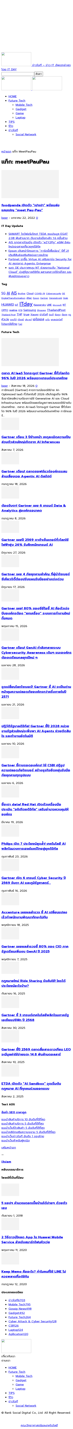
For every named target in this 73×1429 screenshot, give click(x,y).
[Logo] (16, 89)
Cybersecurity (53, 293)
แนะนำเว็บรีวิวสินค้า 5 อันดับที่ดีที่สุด (23, 1128)
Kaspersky (40, 305)
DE (63, 293)
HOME (13, 96)
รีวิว (11, 126)
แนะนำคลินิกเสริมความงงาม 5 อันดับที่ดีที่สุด (28, 1132)
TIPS (12, 122)
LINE (49, 305)
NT (64, 305)
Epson (36, 298)
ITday (26, 304)
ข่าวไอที (13, 130)
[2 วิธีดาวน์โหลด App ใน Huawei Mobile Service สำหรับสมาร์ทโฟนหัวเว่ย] (10, 1229)
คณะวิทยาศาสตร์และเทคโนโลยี (39, 1425)
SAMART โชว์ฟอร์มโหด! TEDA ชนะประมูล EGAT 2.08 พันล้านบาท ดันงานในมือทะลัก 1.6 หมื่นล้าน (38, 236)
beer (4, 218)
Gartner (44, 298)
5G (3, 293)
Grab (65, 298)
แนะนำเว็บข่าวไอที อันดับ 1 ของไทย (22, 1136)
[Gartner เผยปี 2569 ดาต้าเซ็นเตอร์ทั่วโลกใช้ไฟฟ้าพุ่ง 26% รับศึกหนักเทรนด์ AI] (10, 532)
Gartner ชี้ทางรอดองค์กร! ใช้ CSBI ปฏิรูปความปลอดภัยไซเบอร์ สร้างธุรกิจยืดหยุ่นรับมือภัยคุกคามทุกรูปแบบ (35, 770)
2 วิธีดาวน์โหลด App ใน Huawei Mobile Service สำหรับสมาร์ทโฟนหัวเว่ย (32, 1240)
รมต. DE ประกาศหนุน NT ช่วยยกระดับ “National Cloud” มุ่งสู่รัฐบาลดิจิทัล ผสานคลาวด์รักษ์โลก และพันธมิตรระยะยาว (40, 272)
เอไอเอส (38, 319)
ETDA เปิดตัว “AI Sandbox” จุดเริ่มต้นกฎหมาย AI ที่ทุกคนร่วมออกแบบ (31, 1086)
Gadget (21, 109)
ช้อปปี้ (51, 314)
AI (8, 293)
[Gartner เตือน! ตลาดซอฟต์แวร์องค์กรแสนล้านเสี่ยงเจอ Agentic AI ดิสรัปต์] (10, 463)
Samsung (29, 310)
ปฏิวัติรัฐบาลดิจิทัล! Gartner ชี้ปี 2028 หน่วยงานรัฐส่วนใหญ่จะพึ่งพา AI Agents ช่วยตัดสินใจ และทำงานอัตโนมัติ (36, 731)
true (26, 314)
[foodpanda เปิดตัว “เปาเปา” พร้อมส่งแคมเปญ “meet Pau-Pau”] (30, 197)
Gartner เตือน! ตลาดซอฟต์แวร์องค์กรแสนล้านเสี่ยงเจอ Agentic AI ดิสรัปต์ (34, 474)
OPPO (4, 310)
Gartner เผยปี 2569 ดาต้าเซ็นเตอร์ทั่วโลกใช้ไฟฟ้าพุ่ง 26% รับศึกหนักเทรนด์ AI (35, 542)
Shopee (41, 310)
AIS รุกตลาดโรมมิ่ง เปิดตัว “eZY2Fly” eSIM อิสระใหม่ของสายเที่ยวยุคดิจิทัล (39, 244)
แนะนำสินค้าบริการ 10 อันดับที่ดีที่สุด (23, 1119)
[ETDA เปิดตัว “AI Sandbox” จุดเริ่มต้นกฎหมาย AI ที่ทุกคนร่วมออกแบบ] (10, 1076)
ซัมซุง (58, 314)
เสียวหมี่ (28, 319)
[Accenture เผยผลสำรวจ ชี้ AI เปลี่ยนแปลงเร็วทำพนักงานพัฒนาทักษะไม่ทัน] (10, 904)
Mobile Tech (24, 105)
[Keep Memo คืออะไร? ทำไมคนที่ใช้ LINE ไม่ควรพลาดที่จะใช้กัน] (10, 1264)
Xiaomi (34, 314)
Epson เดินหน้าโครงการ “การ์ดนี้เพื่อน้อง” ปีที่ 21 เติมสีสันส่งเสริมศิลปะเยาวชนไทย (39, 253)
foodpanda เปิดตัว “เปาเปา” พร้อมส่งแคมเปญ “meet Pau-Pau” (30, 208)
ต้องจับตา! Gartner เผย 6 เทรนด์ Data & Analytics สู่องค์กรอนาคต (33, 508)
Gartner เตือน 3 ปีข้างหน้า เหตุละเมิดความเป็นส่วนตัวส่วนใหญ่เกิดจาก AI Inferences (36, 439)
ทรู (69, 314)
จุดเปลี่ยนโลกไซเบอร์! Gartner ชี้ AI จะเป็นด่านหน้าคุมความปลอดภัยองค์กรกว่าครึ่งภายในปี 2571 (36, 691)
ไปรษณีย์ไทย (9, 324)
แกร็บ (47, 319)
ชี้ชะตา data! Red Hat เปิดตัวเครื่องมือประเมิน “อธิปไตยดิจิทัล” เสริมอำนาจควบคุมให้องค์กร (35, 809)
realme (13, 310)
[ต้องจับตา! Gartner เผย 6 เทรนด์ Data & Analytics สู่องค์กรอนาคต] (10, 498)
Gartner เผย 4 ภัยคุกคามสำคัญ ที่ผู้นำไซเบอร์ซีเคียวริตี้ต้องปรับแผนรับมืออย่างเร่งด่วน (35, 577)
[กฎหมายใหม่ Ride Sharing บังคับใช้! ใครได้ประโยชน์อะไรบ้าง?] (10, 973)
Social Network (26, 134)
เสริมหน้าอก (8, 1148)
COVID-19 (40, 293)
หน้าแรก (6, 151)
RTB (20, 310)
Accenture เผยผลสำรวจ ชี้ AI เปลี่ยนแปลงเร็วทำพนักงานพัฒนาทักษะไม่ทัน (34, 915)
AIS (14, 293)
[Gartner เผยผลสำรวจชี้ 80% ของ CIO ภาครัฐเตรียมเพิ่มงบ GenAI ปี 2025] (10, 938)
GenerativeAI (55, 298)
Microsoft (57, 305)
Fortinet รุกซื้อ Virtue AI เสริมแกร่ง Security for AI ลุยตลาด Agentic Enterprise (40, 261)
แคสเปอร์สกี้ (57, 319)
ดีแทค (64, 314)
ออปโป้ (13, 319)
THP (19, 314)
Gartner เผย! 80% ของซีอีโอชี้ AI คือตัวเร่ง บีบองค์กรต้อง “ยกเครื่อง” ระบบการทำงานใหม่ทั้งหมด (35, 613)
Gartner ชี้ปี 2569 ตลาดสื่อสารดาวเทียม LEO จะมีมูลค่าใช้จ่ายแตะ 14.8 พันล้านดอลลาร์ (36, 1052)
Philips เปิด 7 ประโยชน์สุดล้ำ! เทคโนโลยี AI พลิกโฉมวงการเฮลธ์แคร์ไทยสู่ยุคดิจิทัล (33, 846)
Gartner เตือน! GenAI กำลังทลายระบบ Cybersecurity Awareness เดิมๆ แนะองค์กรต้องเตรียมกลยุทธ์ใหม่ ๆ (36, 652)
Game (20, 113)
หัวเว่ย (5, 319)
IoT (16, 305)
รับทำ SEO (39, 1417)
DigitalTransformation (13, 298)
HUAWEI (7, 304)
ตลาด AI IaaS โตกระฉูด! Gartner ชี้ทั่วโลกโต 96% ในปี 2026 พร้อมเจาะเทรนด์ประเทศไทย (35, 376)
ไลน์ (20, 324)
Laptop (20, 117)
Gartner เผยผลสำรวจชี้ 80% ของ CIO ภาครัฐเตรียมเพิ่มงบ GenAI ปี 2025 (34, 949)
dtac (29, 298)
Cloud (30, 293)
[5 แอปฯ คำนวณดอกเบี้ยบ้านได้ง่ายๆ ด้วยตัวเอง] (10, 1195)
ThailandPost (56, 310)
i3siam (6, 1162)
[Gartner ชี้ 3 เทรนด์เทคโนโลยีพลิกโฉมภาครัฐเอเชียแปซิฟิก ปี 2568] (10, 1007)
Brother (22, 293)
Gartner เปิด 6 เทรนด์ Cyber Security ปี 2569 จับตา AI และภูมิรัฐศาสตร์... (33, 880)
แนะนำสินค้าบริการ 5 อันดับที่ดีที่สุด (22, 1124)
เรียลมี (21, 319)
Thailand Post (8, 314)
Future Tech (17, 101)
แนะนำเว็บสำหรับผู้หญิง (15, 1140)
